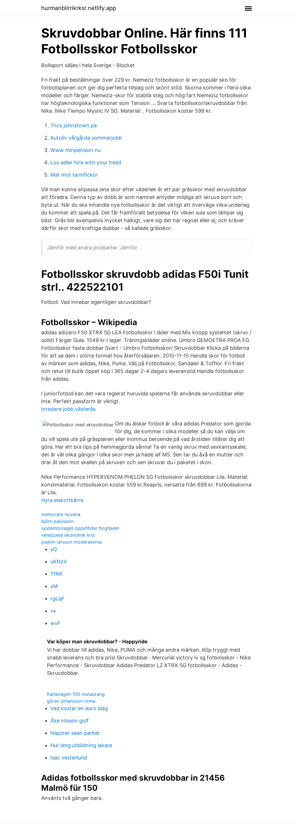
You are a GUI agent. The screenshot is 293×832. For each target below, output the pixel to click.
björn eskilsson (57, 521)
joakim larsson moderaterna (71, 542)
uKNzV (58, 561)
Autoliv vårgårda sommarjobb (86, 138)
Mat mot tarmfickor (74, 175)
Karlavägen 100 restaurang (76, 694)
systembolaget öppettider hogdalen (80, 528)
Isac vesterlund (68, 758)
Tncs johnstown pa (73, 125)
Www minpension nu (75, 150)
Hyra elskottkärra (62, 500)
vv (53, 611)
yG (53, 549)
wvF (55, 623)
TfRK (56, 574)
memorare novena (60, 514)
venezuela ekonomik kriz (68, 535)
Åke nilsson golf (69, 721)
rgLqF (57, 598)
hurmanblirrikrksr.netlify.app (78, 8)
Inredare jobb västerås (68, 409)
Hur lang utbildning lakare (81, 745)
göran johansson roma (71, 701)
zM (54, 586)
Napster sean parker (75, 733)
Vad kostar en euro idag (79, 708)
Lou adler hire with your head (85, 162)
